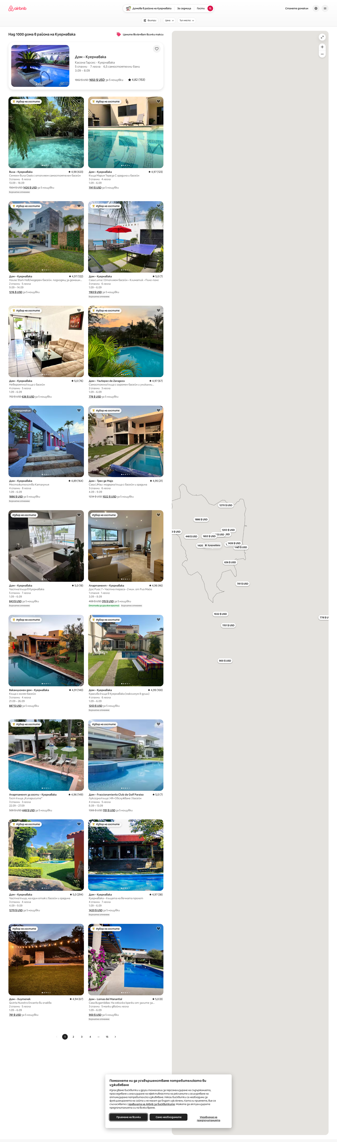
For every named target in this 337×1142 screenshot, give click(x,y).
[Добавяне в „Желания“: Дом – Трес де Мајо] (158, 410)
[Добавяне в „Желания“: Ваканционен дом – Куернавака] (79, 619)
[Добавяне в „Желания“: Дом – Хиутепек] (79, 928)
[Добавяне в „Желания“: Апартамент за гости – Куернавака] (79, 724)
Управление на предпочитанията (208, 1119)
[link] (57, 1037)
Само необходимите (168, 1117)
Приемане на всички (128, 1117)
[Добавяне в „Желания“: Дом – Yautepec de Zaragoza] (158, 310)
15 (107, 1036)
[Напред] (115, 1037)
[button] (97, 80)
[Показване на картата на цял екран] (322, 37)
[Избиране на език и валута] (315, 8)
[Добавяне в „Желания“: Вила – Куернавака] (79, 101)
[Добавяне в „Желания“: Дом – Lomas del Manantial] (158, 928)
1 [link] (64, 1036)
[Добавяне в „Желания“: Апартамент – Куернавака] (158, 515)
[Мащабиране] (322, 46)
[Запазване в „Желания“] (157, 49)
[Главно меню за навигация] (325, 8)
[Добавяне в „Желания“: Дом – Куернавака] (158, 101)
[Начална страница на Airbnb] (17, 8)
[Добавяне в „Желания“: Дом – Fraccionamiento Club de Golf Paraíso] (158, 724)
